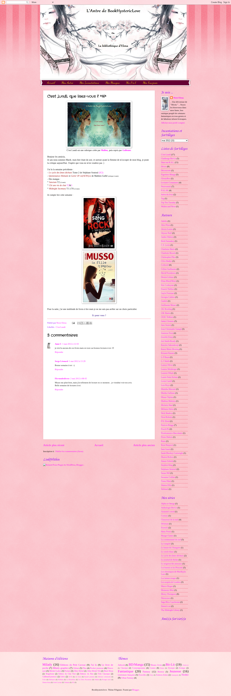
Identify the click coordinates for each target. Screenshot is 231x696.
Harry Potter (166, 532)
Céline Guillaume (168, 269)
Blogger (135, 690)
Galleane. (126, 150)
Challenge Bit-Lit (168, 158)
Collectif (165, 265)
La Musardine (70, 679)
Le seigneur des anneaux (171, 564)
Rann (163, 441)
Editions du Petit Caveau (73, 664)
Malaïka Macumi (168, 389)
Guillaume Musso (168, 305)
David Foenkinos (168, 273)
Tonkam (66, 682)
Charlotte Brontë (168, 253)
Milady (47, 664)
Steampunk (174, 675)
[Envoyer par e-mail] (78, 323)
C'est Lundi (61, 327)
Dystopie (171, 668)
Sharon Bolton (167, 457)
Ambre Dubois (167, 237)
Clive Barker (166, 261)
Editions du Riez (86, 674)
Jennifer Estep (167, 337)
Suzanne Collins (168, 477)
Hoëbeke (60, 679)
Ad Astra (78, 677)
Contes (153, 668)
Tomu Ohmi (166, 481)
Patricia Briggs (167, 425)
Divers (164, 166)
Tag (162, 198)
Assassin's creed (167, 512)
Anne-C (58, 344)
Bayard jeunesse (89, 677)
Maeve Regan (167, 586)
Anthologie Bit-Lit (169, 508)
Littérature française (126, 675)
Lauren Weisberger (169, 369)
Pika (84, 668)
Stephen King (167, 465)
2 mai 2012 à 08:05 (78, 378)
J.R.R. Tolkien (167, 317)
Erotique (182, 668)
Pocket (67, 671)
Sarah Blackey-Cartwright (172, 453)
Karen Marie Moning (170, 349)
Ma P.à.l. (131, 83)
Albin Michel (79, 671)
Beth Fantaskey (167, 241)
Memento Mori (167, 590)
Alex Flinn (165, 225)
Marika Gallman (168, 393)
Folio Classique (104, 674)
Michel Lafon (55, 671)
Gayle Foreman (167, 293)
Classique (124, 668)
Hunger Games (167, 536)
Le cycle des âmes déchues (172, 556)
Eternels (164, 528)
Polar (151, 675)
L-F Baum (165, 357)
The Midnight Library (170, 610)
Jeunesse (175, 671)
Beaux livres (156, 665)
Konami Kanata (167, 353)
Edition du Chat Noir (67, 674)
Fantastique (125, 671)
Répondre (59, 352)
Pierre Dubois (167, 437)
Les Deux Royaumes (85, 679)
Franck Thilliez (167, 289)
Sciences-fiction (162, 675)
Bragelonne (50, 674)
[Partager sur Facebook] (87, 323)
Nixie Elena (178, 98)
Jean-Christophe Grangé (171, 329)
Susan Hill (165, 473)
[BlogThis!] (81, 323)
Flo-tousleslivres (62, 378)
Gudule (164, 301)
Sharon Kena (46, 682)
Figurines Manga (168, 174)
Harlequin (52, 679)
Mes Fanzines (150, 83)
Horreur (161, 672)
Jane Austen (166, 325)
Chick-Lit (185, 665)
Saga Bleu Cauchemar (170, 602)
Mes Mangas (112, 83)
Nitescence (165, 598)
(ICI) (101, 172)
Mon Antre (67, 83)
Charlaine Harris (168, 249)
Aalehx (164, 221)
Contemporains (138, 668)
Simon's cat (166, 606)
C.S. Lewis (165, 245)
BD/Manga (136, 664)
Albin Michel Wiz (94, 671)
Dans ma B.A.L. (167, 162)
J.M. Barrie (165, 313)
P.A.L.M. (164, 190)
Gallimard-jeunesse (49, 677)
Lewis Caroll (166, 381)
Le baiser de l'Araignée (170, 548)
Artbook (121, 665)
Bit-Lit (170, 664)
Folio (44, 679)
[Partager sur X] (84, 323)
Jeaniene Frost (167, 333)
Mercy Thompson (168, 594)
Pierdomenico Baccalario (171, 433)
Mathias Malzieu (168, 401)
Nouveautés (166, 186)
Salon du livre (167, 194)
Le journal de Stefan (169, 560)
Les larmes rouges (168, 578)
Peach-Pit (165, 429)
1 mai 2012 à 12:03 (70, 344)
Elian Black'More (168, 281)
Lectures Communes (169, 183)
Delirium (165, 524)
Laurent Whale (167, 373)
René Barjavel (167, 445)
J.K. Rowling (166, 309)
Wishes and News (168, 206)
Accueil (51, 83)
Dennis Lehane (167, 277)
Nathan (97, 679)
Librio (62, 677)
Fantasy (146, 671)
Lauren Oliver (167, 365)
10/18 (70, 677)
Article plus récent (53, 445)
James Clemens (167, 321)
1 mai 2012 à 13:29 (77, 361)
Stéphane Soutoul (168, 469)
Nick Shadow (166, 413)
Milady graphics (61, 668)
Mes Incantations (89, 83)
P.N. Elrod (165, 421)
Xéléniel (164, 489)
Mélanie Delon (167, 409)
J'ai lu (94, 664)
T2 (68, 185)
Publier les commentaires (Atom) (69, 451)
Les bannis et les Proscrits (172, 568)
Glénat (76, 668)
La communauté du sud (171, 540)
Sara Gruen (165, 449)
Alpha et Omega (168, 504)
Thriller (185, 674)
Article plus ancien (144, 445)
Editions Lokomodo (104, 677)
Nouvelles (142, 675)
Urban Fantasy (127, 678)
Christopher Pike (168, 257)
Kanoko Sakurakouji (170, 345)
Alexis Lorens (167, 229)
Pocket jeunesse (97, 668)
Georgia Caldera (168, 297)
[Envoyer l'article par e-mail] (73, 323)
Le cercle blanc (167, 552)
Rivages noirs (106, 679)
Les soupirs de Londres (171, 582)
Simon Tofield (167, 461)
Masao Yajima (167, 397)
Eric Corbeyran (167, 285)
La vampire (166, 544)
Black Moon (108, 671)
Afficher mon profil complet (173, 123)
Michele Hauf (167, 405)
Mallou (104, 150)
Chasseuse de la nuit (169, 520)
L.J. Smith (165, 361)
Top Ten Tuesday (168, 202)
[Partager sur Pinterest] (90, 323)
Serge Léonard (61, 361)
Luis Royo (165, 385)
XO (73, 682)
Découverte (166, 170)
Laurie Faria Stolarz (169, 377)
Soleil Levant (57, 682)
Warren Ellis (166, 485)
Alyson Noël (166, 233)
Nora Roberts (166, 417)
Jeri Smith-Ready (168, 341)
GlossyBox (165, 178)
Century (164, 516)
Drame (162, 668)
